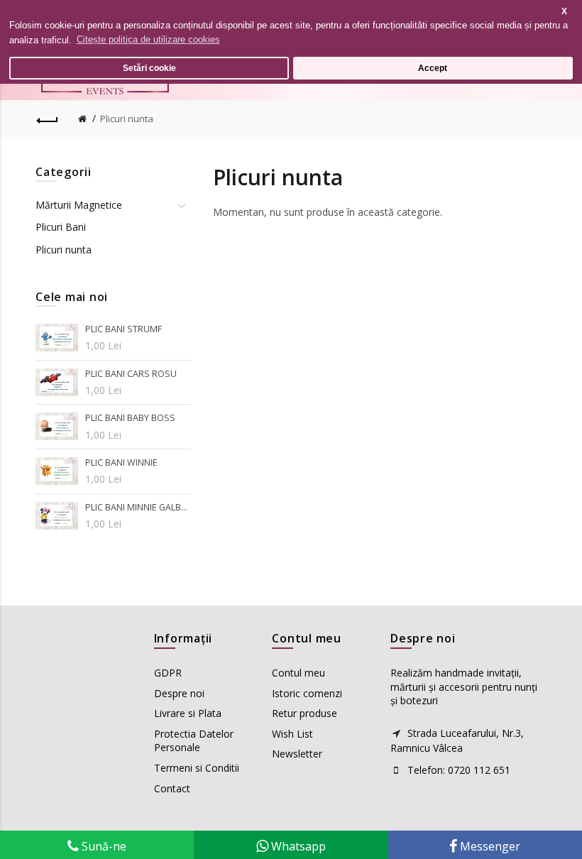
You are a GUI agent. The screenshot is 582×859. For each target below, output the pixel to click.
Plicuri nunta (126, 118)
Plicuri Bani (60, 227)
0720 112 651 (479, 770)
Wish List (292, 733)
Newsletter (297, 753)
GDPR (168, 672)
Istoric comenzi (307, 693)
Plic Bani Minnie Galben (138, 507)
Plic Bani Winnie (121, 462)
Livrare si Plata (187, 713)
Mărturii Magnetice (78, 205)
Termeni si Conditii (196, 768)
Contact (172, 788)
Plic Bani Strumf (123, 329)
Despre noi (179, 693)
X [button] (564, 11)
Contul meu (298, 672)
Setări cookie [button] (149, 67)
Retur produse (304, 713)
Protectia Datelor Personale (194, 741)
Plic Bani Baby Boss (130, 418)
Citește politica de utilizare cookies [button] (148, 39)
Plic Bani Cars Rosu (131, 374)
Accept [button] (432, 67)
